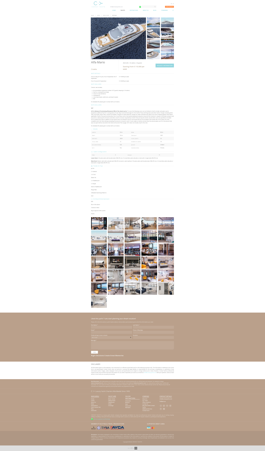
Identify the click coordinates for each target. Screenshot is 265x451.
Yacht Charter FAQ (96, 407)
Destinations (134, 10)
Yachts (122, 10)
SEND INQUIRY (169, 6)
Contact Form (145, 410)
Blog (154, 10)
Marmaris (127, 407)
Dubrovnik (128, 406)
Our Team (145, 400)
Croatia (94, 69)
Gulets (110, 404)
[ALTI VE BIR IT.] (132, 448)
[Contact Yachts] (98, 4)
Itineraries (164, 10)
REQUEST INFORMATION (164, 65)
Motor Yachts (106, 15)
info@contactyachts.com (116, 7)
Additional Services (147, 409)
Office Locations (146, 402)
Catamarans (111, 402)
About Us (145, 10)
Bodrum (127, 402)
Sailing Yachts (111, 400)
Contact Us (145, 404)
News (92, 404)
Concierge (110, 405)
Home (114, 10)
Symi (126, 404)
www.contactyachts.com (97, 383)
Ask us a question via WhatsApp (102, 419)
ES (173, 3)
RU (171, 3)
